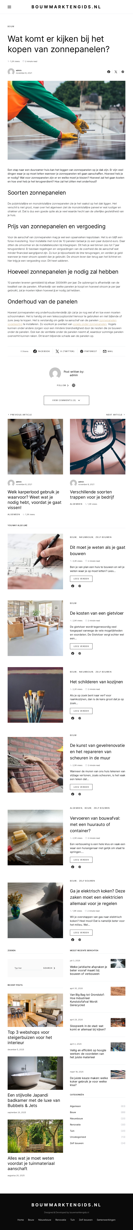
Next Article (114, 414)
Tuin (72, 1130)
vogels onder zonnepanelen (90, 324)
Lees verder (81, 578)
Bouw (11, 26)
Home (20, 1219)
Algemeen (14, 514)
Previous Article (21, 414)
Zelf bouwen (104, 537)
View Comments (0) (64, 400)
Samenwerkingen (106, 1219)
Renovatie (75, 1124)
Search (47, 968)
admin (19, 70)
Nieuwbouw (86, 537)
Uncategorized (78, 1136)
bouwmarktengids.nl (67, 6)
